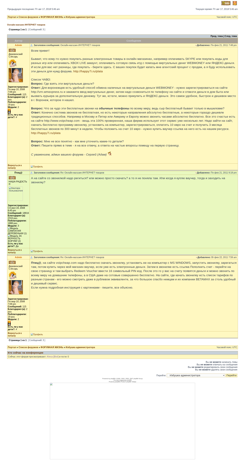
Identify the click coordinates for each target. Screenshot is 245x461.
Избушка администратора (80, 17)
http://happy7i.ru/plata (88, 71)
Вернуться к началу (15, 166)
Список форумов (28, 17)
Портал (12, 17)
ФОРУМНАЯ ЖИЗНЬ (52, 17)
